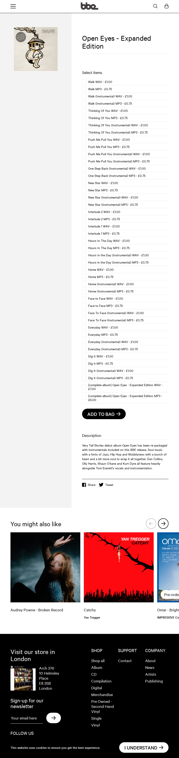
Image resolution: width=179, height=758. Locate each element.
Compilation (101, 680)
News (149, 667)
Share (91, 485)
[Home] (89, 8)
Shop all (98, 660)
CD (93, 674)
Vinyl (95, 724)
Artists (150, 674)
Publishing (154, 680)
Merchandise (102, 694)
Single (96, 718)
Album (96, 667)
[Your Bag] (167, 6)
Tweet (109, 485)
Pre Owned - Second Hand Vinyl (102, 706)
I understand (140, 747)
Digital (96, 687)
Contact (125, 660)
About (150, 660)
